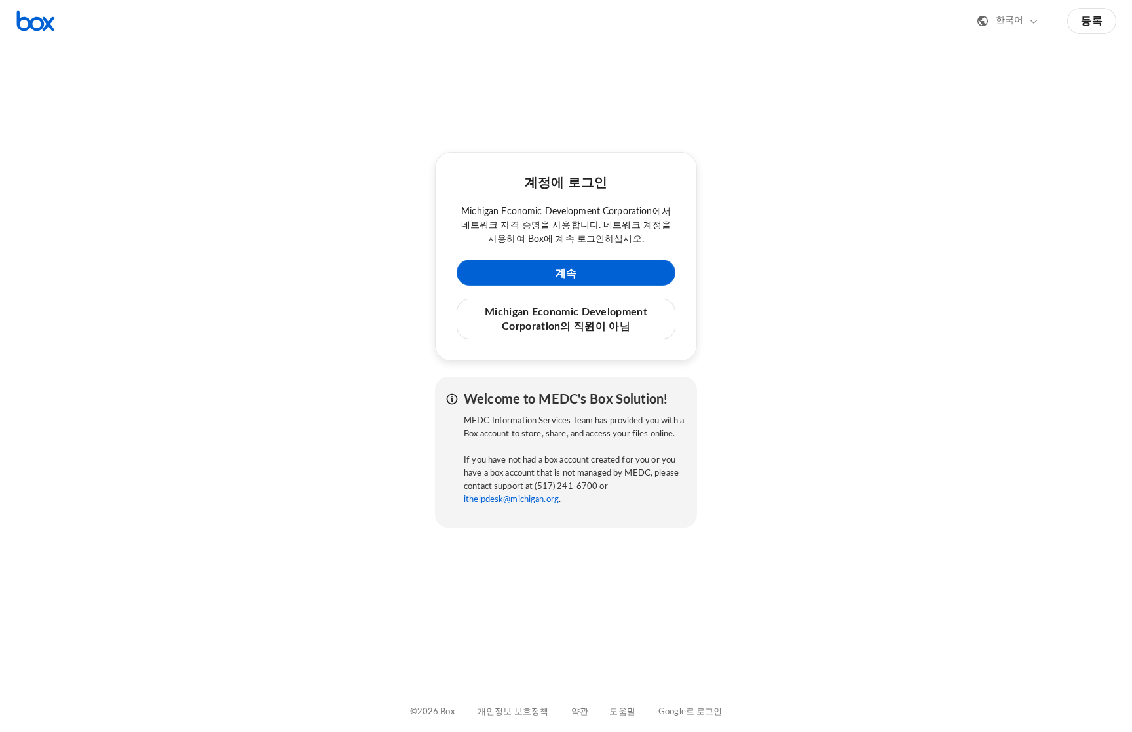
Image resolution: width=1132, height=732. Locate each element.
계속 (566, 273)
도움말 (622, 712)
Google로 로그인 (690, 712)
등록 (1092, 21)
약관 (579, 712)
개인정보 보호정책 (513, 712)
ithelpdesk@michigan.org (511, 499)
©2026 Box (432, 712)
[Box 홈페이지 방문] (35, 20)
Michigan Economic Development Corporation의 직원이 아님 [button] (566, 319)
